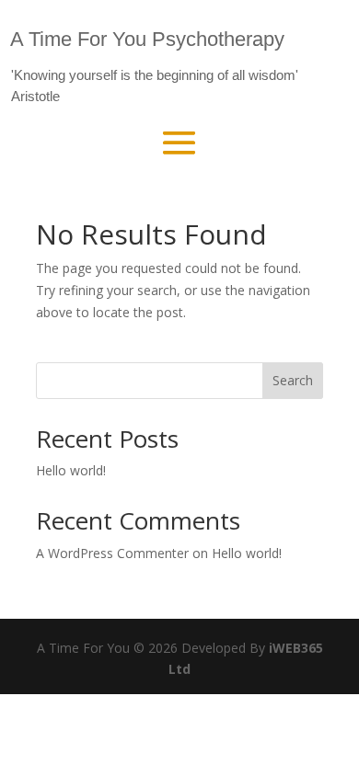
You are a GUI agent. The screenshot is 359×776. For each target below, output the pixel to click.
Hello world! (71, 470)
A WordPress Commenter (112, 553)
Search (292, 380)
